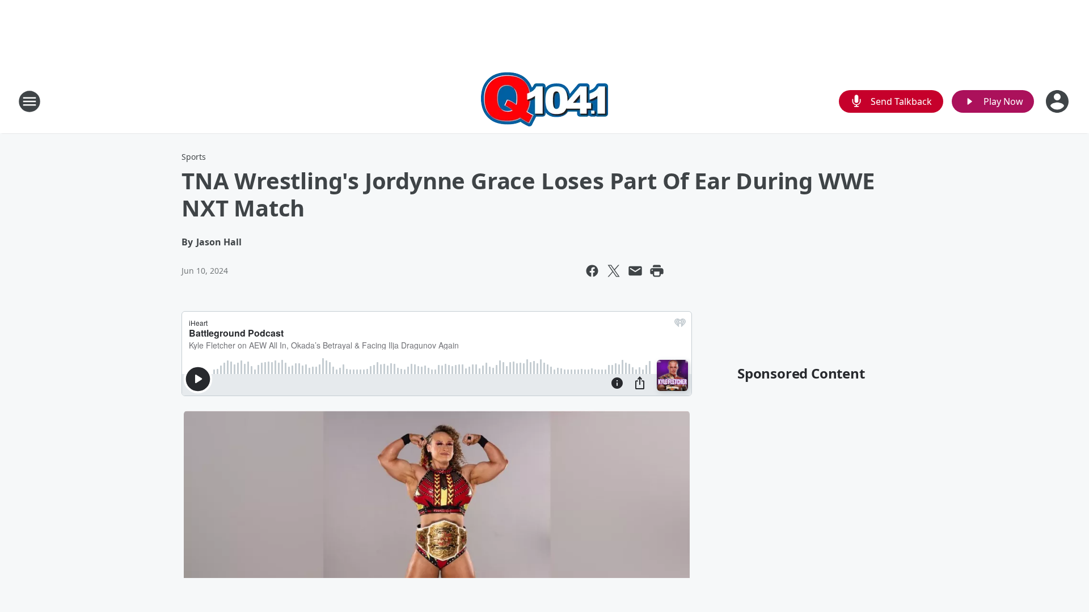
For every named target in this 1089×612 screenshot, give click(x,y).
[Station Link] (544, 101)
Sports (194, 156)
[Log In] (1058, 101)
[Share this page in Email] (635, 271)
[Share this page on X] (614, 271)
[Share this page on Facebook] (592, 271)
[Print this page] (657, 271)
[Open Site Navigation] (29, 101)
